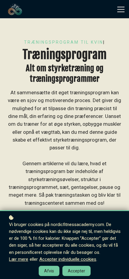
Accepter (76, 271)
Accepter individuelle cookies (67, 259)
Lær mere (18, 259)
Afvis (49, 271)
